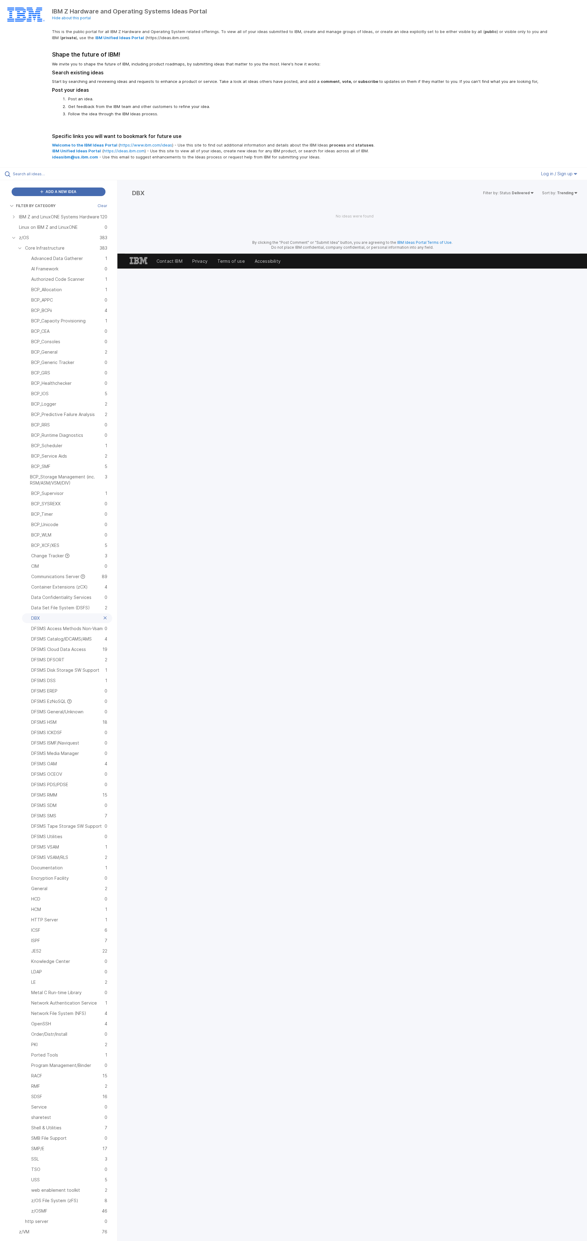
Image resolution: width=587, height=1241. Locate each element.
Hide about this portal (71, 18)
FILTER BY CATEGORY (36, 205)
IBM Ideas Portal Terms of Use (424, 242)
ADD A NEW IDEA (60, 191)
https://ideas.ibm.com (124, 150)
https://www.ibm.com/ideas (146, 145)
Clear (102, 205)
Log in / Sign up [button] (557, 173)
